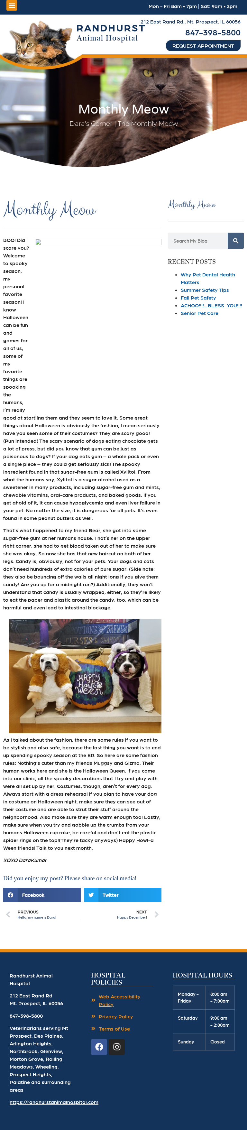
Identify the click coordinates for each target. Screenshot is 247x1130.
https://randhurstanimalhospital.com (54, 1102)
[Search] (236, 241)
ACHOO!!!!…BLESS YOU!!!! (211, 305)
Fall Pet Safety (198, 297)
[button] (41, 43)
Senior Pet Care (199, 313)
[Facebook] (99, 1047)
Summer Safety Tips (205, 290)
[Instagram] (117, 1047)
